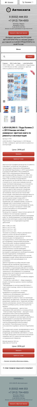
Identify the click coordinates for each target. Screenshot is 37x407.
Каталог (10, 2)
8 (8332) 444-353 (18, 16)
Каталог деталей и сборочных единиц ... (16, 361)
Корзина (28, 2)
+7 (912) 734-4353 (18, 20)
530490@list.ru (18, 378)
